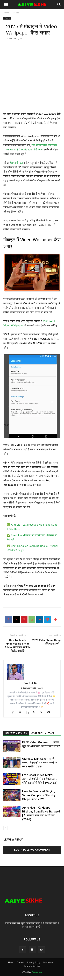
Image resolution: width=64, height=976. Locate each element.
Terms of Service (32, 965)
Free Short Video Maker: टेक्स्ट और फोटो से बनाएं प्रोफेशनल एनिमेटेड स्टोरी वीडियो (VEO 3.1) (40, 778)
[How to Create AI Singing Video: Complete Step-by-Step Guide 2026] (11, 795)
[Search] (59, 4)
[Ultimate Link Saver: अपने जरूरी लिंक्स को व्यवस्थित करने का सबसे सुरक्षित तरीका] (11, 762)
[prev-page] (5, 828)
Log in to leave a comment (32, 849)
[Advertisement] (32, 80)
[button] (5, 4)
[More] (55, 619)
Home (6, 12)
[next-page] (11, 828)
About (10, 962)
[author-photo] (32, 672)
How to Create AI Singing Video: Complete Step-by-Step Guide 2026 (39, 795)
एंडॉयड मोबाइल (16, 162)
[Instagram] (21, 712)
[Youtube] (50, 712)
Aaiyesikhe (37, 971)
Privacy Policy (33, 962)
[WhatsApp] (32, 619)
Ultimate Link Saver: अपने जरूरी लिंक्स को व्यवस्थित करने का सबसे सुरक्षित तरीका (40, 762)
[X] (16, 619)
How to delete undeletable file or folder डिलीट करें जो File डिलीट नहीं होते (18, 645)
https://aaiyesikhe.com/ (32, 688)
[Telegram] (47, 619)
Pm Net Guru (32, 683)
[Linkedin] (39, 619)
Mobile (15, 12)
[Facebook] (8, 619)
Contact (20, 962)
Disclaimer (48, 962)
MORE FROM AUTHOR (43, 733)
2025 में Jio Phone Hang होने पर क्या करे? (46, 642)
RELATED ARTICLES (16, 733)
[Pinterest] (24, 619)
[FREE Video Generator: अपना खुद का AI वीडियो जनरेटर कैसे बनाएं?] (11, 746)
